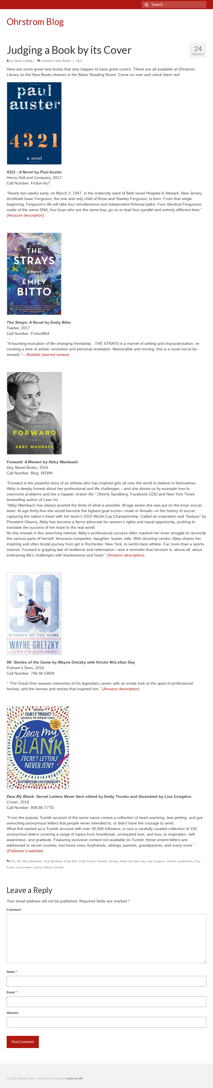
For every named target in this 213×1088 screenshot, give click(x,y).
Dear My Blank (53, 861)
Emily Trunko (87, 861)
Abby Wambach (32, 861)
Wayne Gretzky (54, 867)
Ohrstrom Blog (35, 21)
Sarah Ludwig (23, 60)
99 (19, 861)
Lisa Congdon (156, 861)
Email (12, 992)
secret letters (24, 867)
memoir (171, 861)
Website (12, 1012)
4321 (12, 861)
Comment (14, 909)
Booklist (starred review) (48, 354)
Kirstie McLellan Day (132, 861)
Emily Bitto (70, 861)
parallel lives (185, 861)
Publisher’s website (25, 851)
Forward (102, 861)
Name (12, 971)
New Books (63, 60)
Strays (38, 867)
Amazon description (25, 215)
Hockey (113, 861)
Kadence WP (74, 1078)
